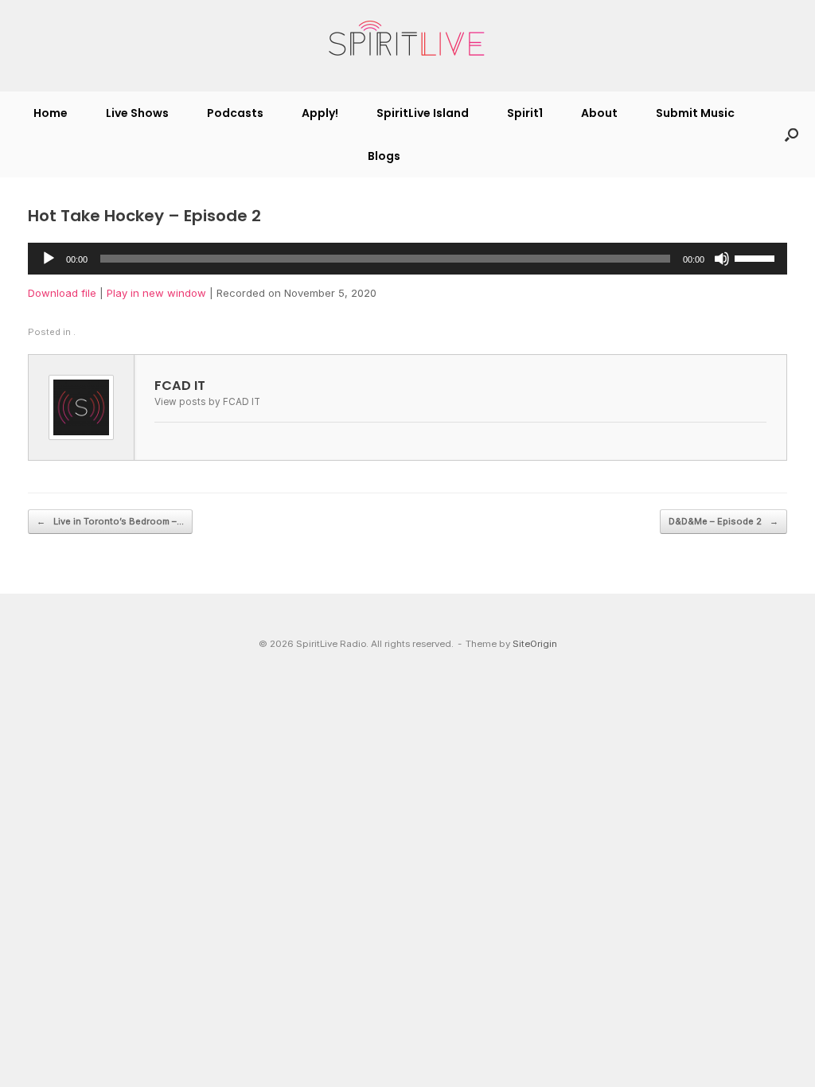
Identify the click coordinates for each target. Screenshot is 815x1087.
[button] (791, 134)
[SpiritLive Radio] (407, 39)
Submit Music (695, 113)
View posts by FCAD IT (207, 401)
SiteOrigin (535, 643)
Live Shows (137, 113)
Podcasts (235, 113)
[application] (407, 259)
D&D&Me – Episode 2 (723, 521)
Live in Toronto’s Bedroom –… (110, 521)
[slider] (757, 257)
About (599, 113)
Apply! (320, 113)
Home (50, 113)
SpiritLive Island (422, 113)
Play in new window (156, 292)
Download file (62, 292)
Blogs (384, 156)
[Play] (49, 259)
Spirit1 (525, 113)
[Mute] (722, 259)
